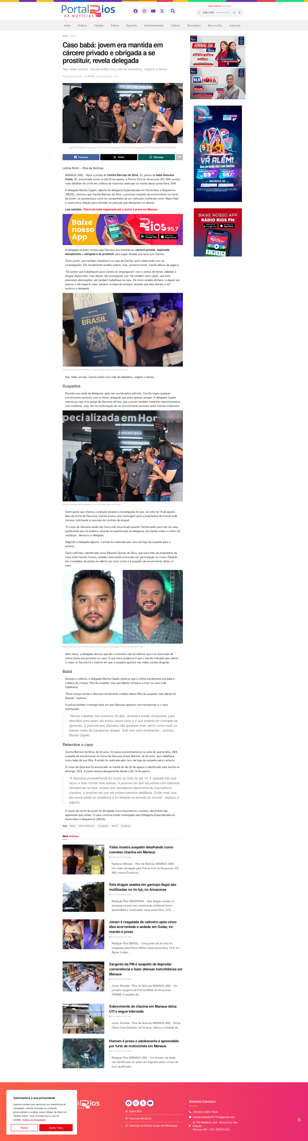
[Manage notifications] (299, 1119)
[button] (172, 11)
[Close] (74, 1093)
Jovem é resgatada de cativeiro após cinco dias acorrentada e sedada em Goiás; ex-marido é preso (142, 926)
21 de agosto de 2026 (121, 979)
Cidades (99, 25)
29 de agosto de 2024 (73, 76)
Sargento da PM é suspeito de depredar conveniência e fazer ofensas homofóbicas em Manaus (145, 968)
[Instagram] (144, 11)
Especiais (234, 25)
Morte (115, 825)
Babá (72, 825)
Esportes (131, 25)
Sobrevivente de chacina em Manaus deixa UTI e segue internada (143, 1009)
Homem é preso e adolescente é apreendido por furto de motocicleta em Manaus (144, 1043)
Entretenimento (154, 25)
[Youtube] (153, 11)
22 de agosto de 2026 (121, 857)
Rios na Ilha (215, 25)
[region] (41, 1112)
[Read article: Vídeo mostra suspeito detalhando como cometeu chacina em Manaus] (83, 859)
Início (67, 25)
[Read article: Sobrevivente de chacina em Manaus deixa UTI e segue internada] (83, 1019)
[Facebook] (136, 11)
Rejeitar (24, 1127)
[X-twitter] (162, 11)
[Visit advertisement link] (123, 229)
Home (65, 35)
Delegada (103, 825)
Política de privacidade (33, 1119)
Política (82, 25)
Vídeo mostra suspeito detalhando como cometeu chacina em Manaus (141, 849)
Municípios (194, 25)
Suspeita (125, 825)
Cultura (175, 25)
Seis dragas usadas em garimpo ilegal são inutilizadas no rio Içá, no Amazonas (142, 887)
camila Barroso (86, 825)
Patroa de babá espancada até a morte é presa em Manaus (120, 209)
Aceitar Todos (56, 1127)
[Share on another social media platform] (179, 157)
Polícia (115, 25)
